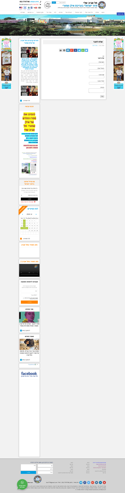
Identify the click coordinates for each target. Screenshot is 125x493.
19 (24, 225)
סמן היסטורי (39, 12)
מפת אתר (104, 469)
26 (24, 228)
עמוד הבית (101, 45)
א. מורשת (30, 12)
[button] (22, 215)
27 (21, 228)
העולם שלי (68, 12)
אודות (97, 12)
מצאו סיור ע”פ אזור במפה (27, 202)
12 (24, 223)
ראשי (103, 12)
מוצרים (23, 12)
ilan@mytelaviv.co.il (25, 4)
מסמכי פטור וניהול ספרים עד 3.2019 (65, 473)
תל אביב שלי (89, 12)
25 (26, 228)
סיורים (60, 12)
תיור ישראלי (78, 12)
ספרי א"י (48, 12)
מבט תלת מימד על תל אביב (100, 471)
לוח (55, 12)
